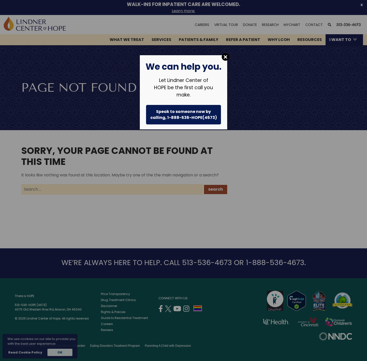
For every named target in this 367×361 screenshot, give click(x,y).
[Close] (225, 57)
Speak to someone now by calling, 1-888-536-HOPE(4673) (183, 114)
